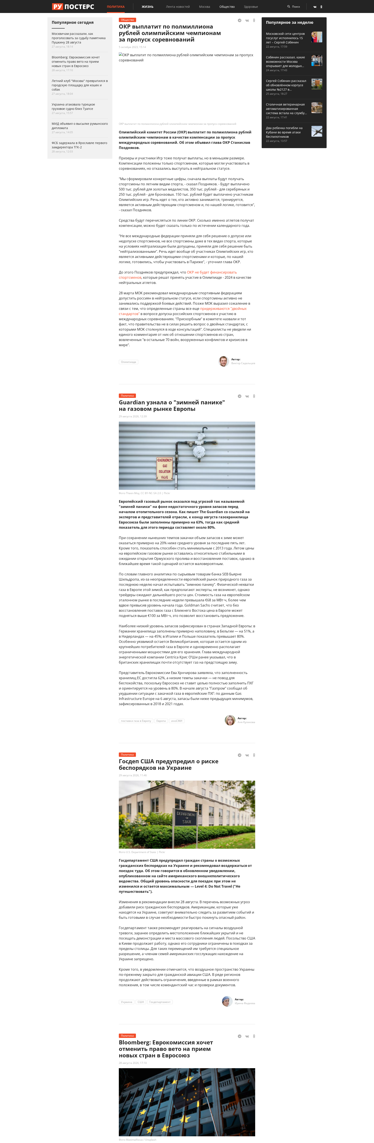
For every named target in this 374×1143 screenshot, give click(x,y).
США (141, 1002)
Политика (116, 7)
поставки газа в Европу (136, 721)
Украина (126, 1002)
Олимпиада (128, 362)
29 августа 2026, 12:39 (133, 416)
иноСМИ (176, 721)
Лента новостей (178, 7)
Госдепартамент (160, 1002)
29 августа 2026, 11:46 (133, 775)
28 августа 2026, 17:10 (133, 1063)
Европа (161, 721)
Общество (227, 7)
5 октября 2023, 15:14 (132, 47)
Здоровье (251, 7)
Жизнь (147, 7)
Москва (204, 7)
